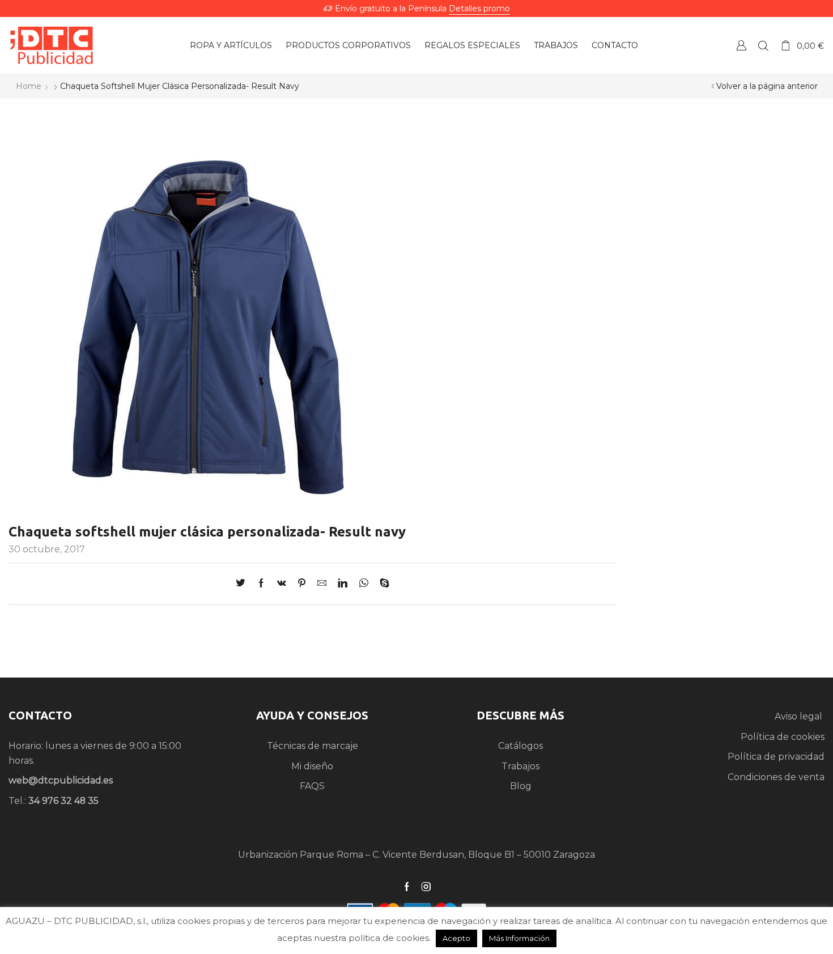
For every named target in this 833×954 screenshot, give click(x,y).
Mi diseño (312, 766)
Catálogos (520, 745)
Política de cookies (782, 736)
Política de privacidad (776, 756)
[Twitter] (243, 584)
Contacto (615, 45)
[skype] (381, 584)
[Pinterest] (302, 584)
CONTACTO (40, 715)
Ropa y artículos (231, 45)
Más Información (519, 938)
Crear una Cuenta (741, 45)
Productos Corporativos (348, 45)
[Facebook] (261, 584)
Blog (521, 786)
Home (28, 86)
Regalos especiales (472, 45)
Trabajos (556, 45)
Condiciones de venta (776, 777)
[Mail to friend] (322, 584)
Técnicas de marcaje (312, 745)
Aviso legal (799, 716)
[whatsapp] (363, 584)
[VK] (281, 584)
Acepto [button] (456, 938)
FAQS (312, 786)
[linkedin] (342, 584)
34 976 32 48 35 (63, 800)
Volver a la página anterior (767, 86)
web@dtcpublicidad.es (60, 780)
